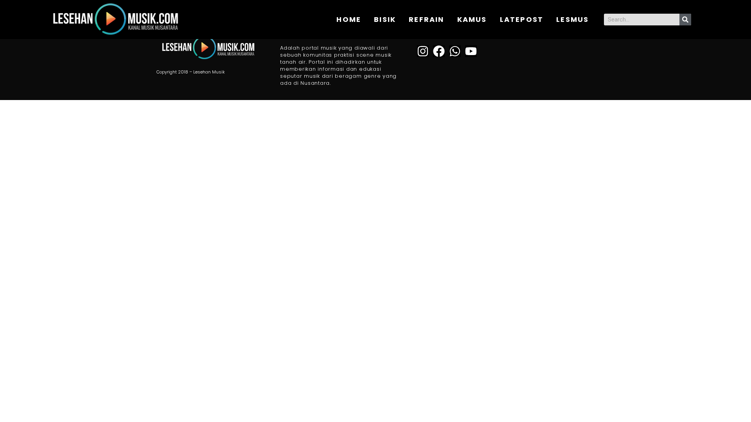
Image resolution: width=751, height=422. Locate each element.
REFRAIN (426, 19)
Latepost (522, 19)
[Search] (685, 19)
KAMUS (472, 19)
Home (348, 19)
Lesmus (572, 19)
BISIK (385, 19)
